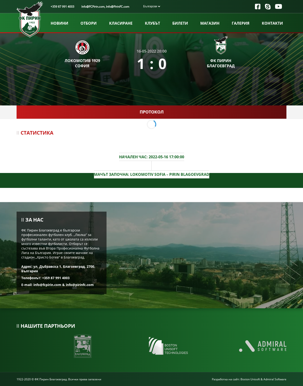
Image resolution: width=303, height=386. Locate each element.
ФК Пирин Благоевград (221, 63)
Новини (59, 23)
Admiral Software (274, 379)
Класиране (121, 23)
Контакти (272, 23)
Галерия (241, 23)
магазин (209, 23)
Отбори (88, 23)
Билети (180, 23)
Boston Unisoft (250, 379)
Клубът (152, 23)
